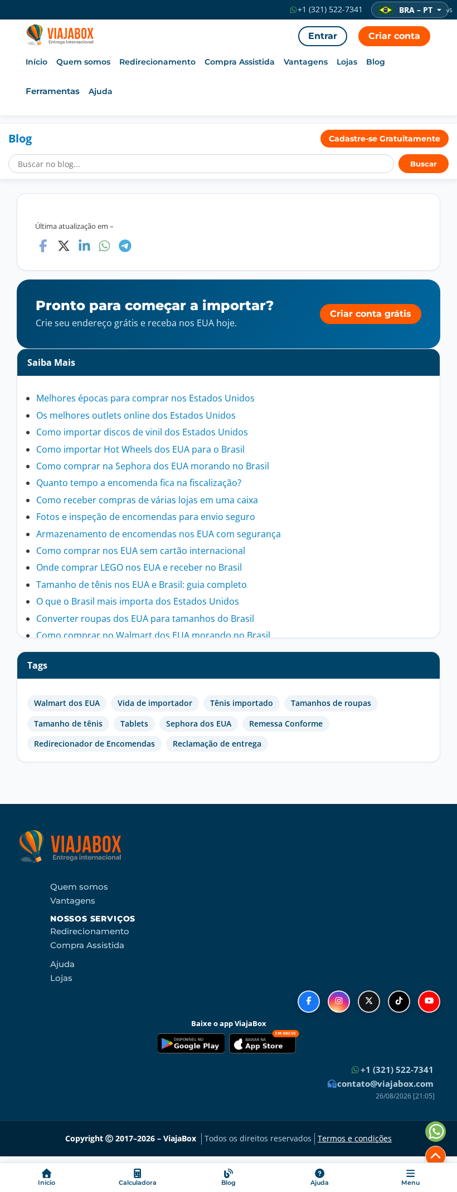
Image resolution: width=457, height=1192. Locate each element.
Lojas (347, 62)
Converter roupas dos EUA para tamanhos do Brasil (145, 618)
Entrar (322, 36)
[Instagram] (339, 1001)
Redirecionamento (157, 62)
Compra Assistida (240, 62)
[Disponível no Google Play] (191, 1043)
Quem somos (83, 62)
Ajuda (101, 91)
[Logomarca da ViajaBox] (58, 38)
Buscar (423, 164)
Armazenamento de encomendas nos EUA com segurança (158, 534)
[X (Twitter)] (369, 1001)
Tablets (134, 724)
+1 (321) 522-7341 (329, 9)
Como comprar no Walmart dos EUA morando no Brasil (153, 635)
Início (36, 62)
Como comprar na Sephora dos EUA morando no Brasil (152, 466)
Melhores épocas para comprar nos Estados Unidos (145, 398)
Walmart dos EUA (67, 703)
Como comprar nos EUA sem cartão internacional (140, 551)
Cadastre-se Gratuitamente (384, 139)
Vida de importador (155, 703)
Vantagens (306, 62)
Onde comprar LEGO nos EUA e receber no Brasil (139, 567)
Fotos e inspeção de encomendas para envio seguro (145, 517)
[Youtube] (429, 1001)
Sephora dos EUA (198, 724)
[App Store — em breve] (264, 1043)
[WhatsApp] (104, 246)
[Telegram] (125, 246)
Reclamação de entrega (217, 744)
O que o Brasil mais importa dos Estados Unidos (137, 601)
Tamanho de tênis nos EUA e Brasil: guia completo (141, 584)
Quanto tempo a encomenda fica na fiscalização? (138, 483)
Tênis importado (241, 703)
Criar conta (394, 36)
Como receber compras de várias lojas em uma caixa (147, 500)
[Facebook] (43, 246)
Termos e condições (355, 1139)
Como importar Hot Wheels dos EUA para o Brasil (140, 449)
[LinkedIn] (84, 246)
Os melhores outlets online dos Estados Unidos (136, 415)
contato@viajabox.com (384, 1083)
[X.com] (64, 246)
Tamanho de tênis (68, 724)
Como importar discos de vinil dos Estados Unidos (142, 432)
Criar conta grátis (370, 313)
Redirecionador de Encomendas (94, 744)
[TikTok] (399, 1001)
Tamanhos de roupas (331, 703)
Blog (375, 62)
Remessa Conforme (286, 724)
